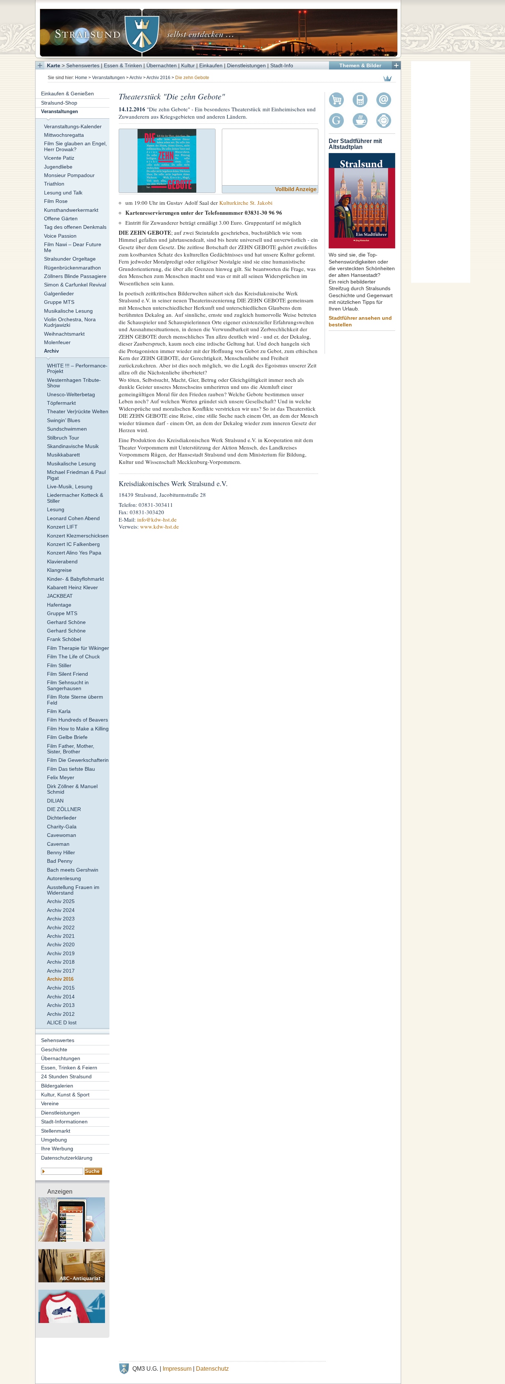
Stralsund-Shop (59, 103)
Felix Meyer (60, 777)
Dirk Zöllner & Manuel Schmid (72, 789)
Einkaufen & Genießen (67, 93)
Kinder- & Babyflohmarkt (75, 579)
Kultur (188, 65)
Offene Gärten (61, 218)
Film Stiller (59, 665)
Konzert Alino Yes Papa (74, 553)
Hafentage (59, 605)
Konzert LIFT (62, 527)
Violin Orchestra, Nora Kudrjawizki (70, 322)
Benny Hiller (61, 852)
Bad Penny (59, 861)
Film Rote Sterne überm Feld (75, 699)
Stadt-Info (281, 65)
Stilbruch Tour (63, 438)
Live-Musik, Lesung (69, 486)
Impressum (177, 1369)
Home (81, 77)
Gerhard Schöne (66, 622)
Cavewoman (61, 835)
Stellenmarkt (55, 1131)
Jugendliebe (58, 167)
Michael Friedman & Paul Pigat (76, 475)
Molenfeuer (57, 342)
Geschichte (54, 1049)
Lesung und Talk (63, 193)
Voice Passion (60, 236)
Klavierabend (62, 561)
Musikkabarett (63, 455)
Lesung (55, 509)
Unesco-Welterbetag (71, 394)
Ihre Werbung (57, 1148)
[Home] (218, 29)
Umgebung (54, 1140)
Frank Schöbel (64, 639)
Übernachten (161, 65)
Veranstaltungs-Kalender (73, 126)
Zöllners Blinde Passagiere (75, 276)
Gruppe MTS (59, 302)
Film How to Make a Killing (78, 729)
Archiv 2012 (61, 1014)
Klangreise (59, 570)
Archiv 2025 (61, 901)
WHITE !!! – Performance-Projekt (77, 368)
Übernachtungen (60, 1058)
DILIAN (55, 801)
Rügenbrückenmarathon (72, 268)
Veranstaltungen (108, 77)
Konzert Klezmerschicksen (78, 536)
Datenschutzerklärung (66, 1158)
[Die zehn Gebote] (167, 160)
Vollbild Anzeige (295, 189)
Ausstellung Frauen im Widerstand (73, 890)
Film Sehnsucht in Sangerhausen (68, 685)
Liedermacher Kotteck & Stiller (75, 497)
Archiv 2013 (61, 1005)
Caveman (58, 844)
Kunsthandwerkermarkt (71, 210)
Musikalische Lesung (68, 311)
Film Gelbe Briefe (67, 737)
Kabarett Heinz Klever (72, 587)
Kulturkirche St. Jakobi (245, 202)
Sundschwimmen (67, 429)
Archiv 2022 (61, 927)
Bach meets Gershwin (72, 870)
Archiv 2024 (61, 910)
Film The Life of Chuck (73, 656)
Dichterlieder (62, 818)
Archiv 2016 (158, 77)
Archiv (135, 77)
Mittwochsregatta (64, 135)
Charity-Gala (62, 827)
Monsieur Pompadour (69, 175)
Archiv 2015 (61, 988)
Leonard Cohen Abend (73, 518)
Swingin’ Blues (63, 420)
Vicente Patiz (59, 158)
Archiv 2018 (61, 962)
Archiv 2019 (61, 953)
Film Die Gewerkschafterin (78, 760)
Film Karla (59, 711)
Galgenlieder (59, 293)
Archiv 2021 (61, 936)
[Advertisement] (440, 172)
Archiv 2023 (61, 919)
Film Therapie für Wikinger (78, 648)
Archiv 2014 (61, 997)
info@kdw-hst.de (157, 519)
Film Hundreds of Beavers (77, 720)
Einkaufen (211, 65)
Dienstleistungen (246, 65)
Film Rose (56, 201)
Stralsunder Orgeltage (70, 259)
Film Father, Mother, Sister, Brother (70, 748)
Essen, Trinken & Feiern (69, 1068)
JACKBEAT (60, 596)
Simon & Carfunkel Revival (75, 285)
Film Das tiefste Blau (71, 769)
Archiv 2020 (61, 944)
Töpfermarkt (61, 403)
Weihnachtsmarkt (64, 334)
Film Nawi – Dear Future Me (72, 247)
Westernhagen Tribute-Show (74, 383)
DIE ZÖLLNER (64, 809)
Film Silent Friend (67, 674)
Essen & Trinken (123, 65)
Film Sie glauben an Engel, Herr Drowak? (75, 146)
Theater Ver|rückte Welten (77, 411)
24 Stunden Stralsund (66, 1076)
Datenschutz (212, 1369)
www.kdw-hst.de (159, 526)
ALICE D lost (62, 1022)
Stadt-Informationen (64, 1121)
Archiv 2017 (61, 971)
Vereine (50, 1103)
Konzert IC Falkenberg (73, 544)
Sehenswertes (82, 65)
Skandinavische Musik (73, 446)
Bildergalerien (57, 1086)
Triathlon (54, 184)
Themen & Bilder (360, 65)
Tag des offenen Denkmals (75, 227)
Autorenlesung (64, 878)
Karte (53, 65)
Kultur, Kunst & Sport (65, 1095)
